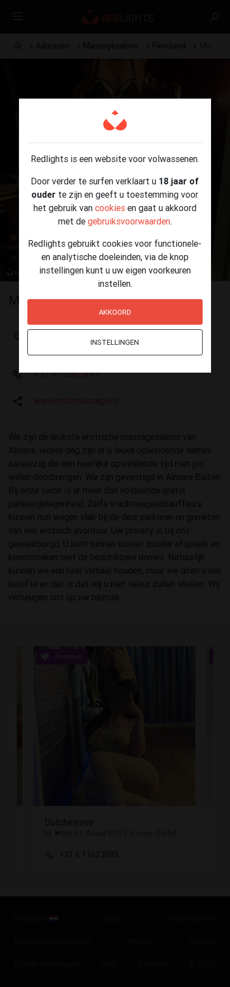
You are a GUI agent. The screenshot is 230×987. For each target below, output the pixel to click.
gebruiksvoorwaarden (129, 221)
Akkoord (115, 312)
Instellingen (114, 342)
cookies (110, 207)
